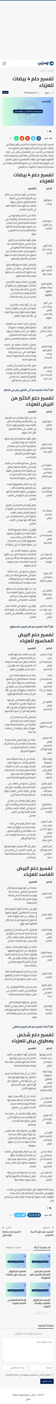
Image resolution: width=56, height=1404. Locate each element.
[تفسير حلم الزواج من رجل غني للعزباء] (16, 1261)
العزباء (5, 92)
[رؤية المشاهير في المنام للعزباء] (16, 1289)
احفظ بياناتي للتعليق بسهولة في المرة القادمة (28, 1374)
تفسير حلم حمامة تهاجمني (11, 1233)
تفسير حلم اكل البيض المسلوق (26, 626)
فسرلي (21, 166)
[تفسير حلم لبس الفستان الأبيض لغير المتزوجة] (40, 1261)
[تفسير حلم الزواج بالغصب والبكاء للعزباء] (40, 1289)
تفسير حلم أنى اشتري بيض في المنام (23, 390)
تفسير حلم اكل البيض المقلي (27, 1026)
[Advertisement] (28, 30)
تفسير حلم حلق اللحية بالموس (42, 1233)
